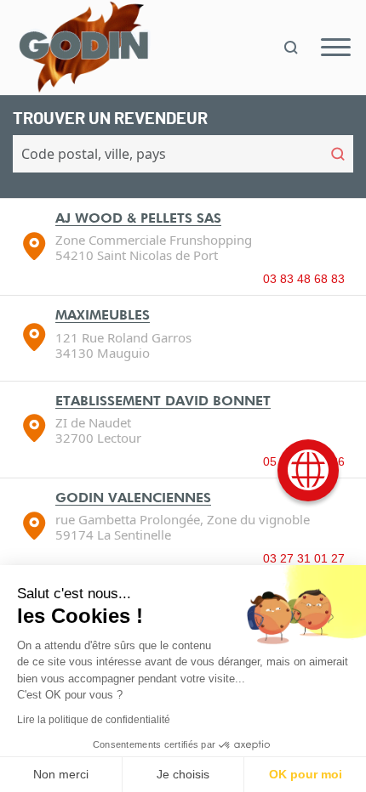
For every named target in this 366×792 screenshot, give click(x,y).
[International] (308, 470)
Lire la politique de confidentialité (93, 720)
